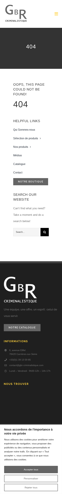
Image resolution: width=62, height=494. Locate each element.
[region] (31, 459)
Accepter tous (31, 469)
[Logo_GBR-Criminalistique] (16, 4)
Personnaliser (31, 478)
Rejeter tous (31, 487)
